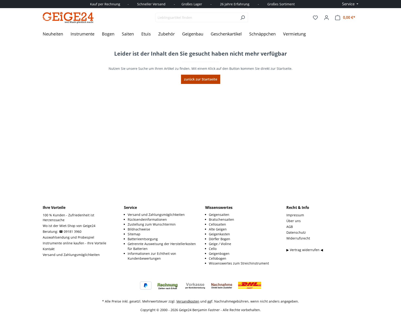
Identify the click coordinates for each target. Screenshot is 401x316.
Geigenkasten (219, 234)
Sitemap (134, 234)
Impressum (295, 215)
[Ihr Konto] (326, 17)
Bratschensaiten (221, 219)
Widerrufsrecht (298, 238)
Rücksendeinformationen (147, 219)
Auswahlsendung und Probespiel (68, 237)
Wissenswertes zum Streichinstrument (239, 263)
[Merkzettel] (315, 17)
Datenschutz (296, 232)
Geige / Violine (220, 244)
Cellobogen (217, 258)
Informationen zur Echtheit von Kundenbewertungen (152, 256)
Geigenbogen (219, 253)
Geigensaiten (219, 214)
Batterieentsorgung (143, 239)
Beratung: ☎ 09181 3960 (62, 231)
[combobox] (196, 17)
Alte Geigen (218, 229)
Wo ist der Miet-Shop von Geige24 (69, 225)
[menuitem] (162, 214)
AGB (289, 226)
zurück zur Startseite (200, 79)
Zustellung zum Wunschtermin (152, 224)
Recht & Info (297, 207)
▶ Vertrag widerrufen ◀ (304, 250)
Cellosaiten (217, 224)
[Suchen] (242, 17)
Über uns (293, 221)
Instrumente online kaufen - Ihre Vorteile (74, 243)
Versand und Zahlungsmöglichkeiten (71, 254)
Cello (213, 248)
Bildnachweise (139, 229)
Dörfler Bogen (219, 239)
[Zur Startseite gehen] (68, 17)
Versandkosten (187, 301)
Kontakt (49, 249)
